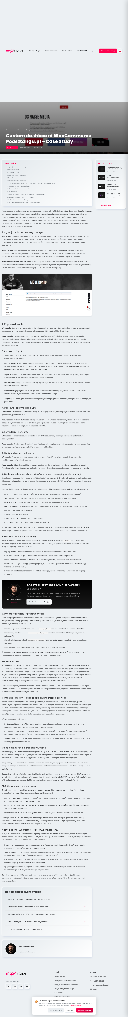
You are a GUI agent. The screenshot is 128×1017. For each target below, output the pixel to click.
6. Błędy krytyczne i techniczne (16, 181)
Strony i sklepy (34, 51)
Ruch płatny (67, 51)
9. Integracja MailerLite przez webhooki (19, 189)
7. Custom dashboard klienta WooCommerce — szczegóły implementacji (31, 183)
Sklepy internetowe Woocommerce (66, 985)
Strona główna (11, 130)
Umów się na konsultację (39, 602)
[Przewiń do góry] (122, 1013)
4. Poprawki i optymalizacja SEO (17, 175)
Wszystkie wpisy (106, 205)
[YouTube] (27, 986)
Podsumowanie (12, 192)
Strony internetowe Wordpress (65, 981)
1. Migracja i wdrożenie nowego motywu (20, 167)
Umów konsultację (108, 51)
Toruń (95, 989)
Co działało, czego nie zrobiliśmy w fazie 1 (20, 197)
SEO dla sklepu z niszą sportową (17, 200)
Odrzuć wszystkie (56, 1010)
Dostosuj (70, 1010)
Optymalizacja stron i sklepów (64, 989)
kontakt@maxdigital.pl (100, 985)
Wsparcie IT (58, 993)
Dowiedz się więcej (75, 1005)
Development (81, 51)
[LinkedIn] (20, 986)
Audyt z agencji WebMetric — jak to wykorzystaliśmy (23, 203)
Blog (92, 51)
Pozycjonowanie (51, 51)
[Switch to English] (120, 51)
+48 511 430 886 (98, 981)
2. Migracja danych (13, 170)
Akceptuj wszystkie (84, 1010)
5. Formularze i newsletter (15, 178)
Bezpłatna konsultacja (98, 976)
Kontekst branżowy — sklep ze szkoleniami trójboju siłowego (26, 194)
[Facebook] (8, 986)
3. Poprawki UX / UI (13, 172)
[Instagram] (14, 986)
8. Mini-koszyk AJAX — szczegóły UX (18, 186)
